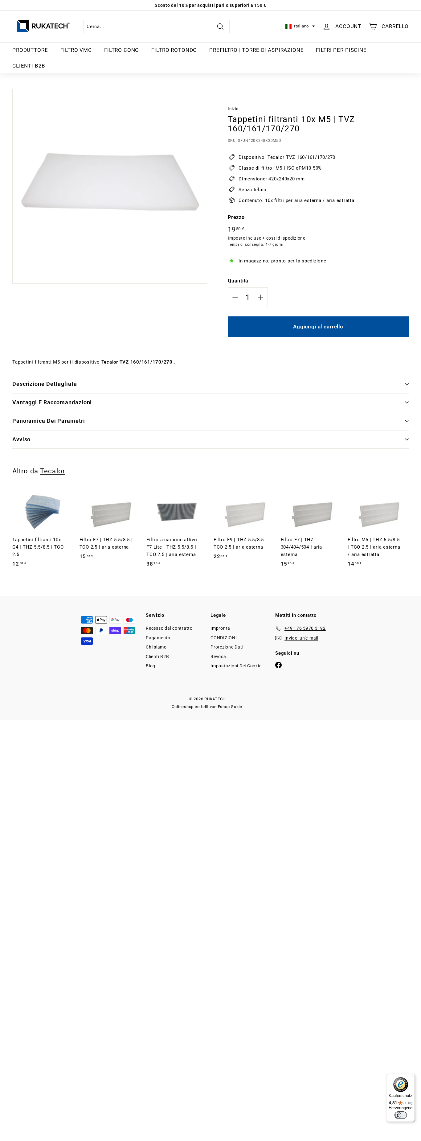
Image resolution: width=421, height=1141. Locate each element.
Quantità (238, 281)
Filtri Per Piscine (341, 50)
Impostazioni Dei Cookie (236, 665)
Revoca (218, 656)
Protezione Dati (227, 647)
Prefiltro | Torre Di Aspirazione (256, 50)
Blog (150, 665)
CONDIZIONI (224, 637)
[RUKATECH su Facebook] (278, 665)
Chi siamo (156, 647)
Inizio (233, 108)
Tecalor (52, 471)
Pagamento (158, 637)
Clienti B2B (28, 66)
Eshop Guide (230, 706)
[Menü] (411, 1077)
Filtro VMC (76, 50)
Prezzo (236, 217)
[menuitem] (30, 50)
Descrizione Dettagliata (44, 384)
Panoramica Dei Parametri (48, 421)
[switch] (400, 1115)
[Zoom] (110, 186)
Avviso (21, 439)
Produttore (30, 50)
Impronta (220, 628)
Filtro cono (121, 50)
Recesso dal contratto (169, 628)
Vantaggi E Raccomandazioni (52, 402)
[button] (300, 26)
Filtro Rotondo (174, 50)
